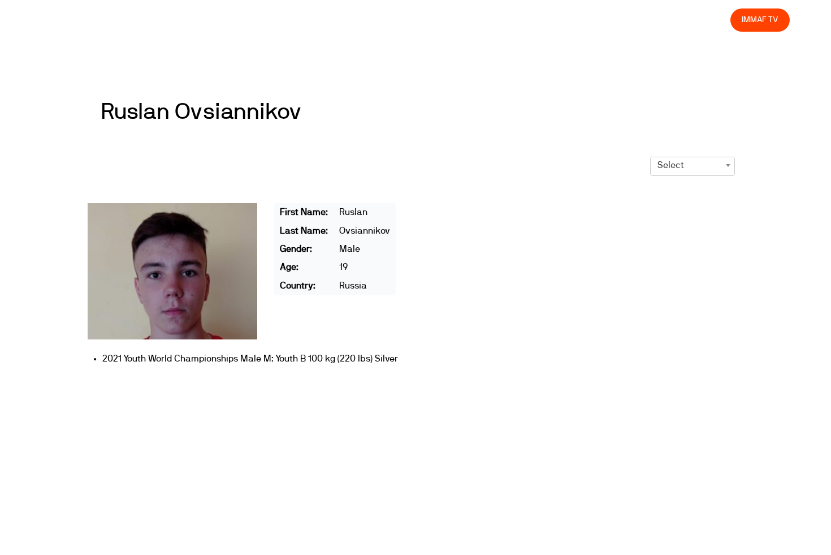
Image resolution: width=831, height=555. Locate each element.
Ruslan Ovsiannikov (201, 112)
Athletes (621, 19)
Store (711, 19)
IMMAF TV (760, 19)
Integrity (669, 19)
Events (430, 19)
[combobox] (692, 165)
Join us (575, 19)
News (389, 19)
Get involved (522, 19)
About (470, 19)
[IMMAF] (69, 20)
